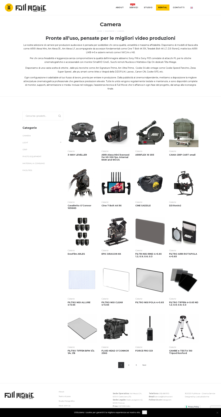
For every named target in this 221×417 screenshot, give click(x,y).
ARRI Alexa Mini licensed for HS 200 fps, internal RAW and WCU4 (115, 157)
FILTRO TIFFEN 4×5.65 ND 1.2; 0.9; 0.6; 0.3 (183, 303)
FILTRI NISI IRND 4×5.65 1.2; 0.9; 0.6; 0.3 (148, 255)
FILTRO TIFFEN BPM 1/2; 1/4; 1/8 (81, 352)
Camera (71, 151)
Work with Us (64, 406)
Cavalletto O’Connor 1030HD (79, 206)
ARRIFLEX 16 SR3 (144, 154)
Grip (25, 149)
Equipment (109, 31)
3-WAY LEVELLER (77, 154)
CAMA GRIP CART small (182, 154)
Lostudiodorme (202, 396)
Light (25, 142)
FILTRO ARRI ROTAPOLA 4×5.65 (183, 255)
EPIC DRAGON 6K (111, 254)
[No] (217, 412)
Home (99, 31)
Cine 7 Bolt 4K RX (111, 205)
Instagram (166, 400)
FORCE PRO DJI (144, 350)
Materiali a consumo (34, 163)
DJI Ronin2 (175, 205)
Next (144, 365)
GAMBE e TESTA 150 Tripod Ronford (180, 352)
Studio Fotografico (67, 401)
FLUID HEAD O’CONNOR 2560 (115, 352)
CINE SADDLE (143, 205)
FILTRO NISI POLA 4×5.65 (149, 302)
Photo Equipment (32, 156)
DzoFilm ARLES (76, 254)
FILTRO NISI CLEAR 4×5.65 (112, 303)
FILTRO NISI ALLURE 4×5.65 (79, 303)
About (61, 391)
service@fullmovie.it (164, 396)
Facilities (27, 170)
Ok (144, 412)
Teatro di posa (65, 396)
